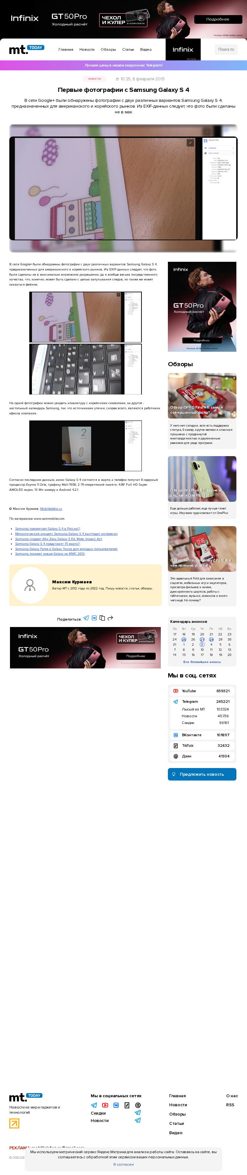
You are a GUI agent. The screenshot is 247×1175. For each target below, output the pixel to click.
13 (229, 650)
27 (202, 640)
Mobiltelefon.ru (51, 509)
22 (220, 634)
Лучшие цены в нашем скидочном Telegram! (123, 65)
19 (193, 634)
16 (193, 655)
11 (211, 650)
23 (230, 634)
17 (174, 634)
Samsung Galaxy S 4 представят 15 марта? (47, 544)
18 (184, 634)
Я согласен (123, 1164)
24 (175, 639)
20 (202, 634)
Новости (94, 79)
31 (174, 644)
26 (193, 639)
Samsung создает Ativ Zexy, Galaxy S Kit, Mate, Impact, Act (58, 539)
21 (211, 634)
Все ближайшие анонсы (202, 662)
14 (174, 655)
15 (184, 655)
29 (220, 639)
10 (202, 650)
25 (184, 640)
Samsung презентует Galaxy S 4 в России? (47, 528)
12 (220, 650)
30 (229, 639)
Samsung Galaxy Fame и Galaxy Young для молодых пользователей (66, 549)
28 (211, 640)
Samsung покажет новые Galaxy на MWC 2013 (50, 554)
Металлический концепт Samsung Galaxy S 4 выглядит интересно (66, 534)
